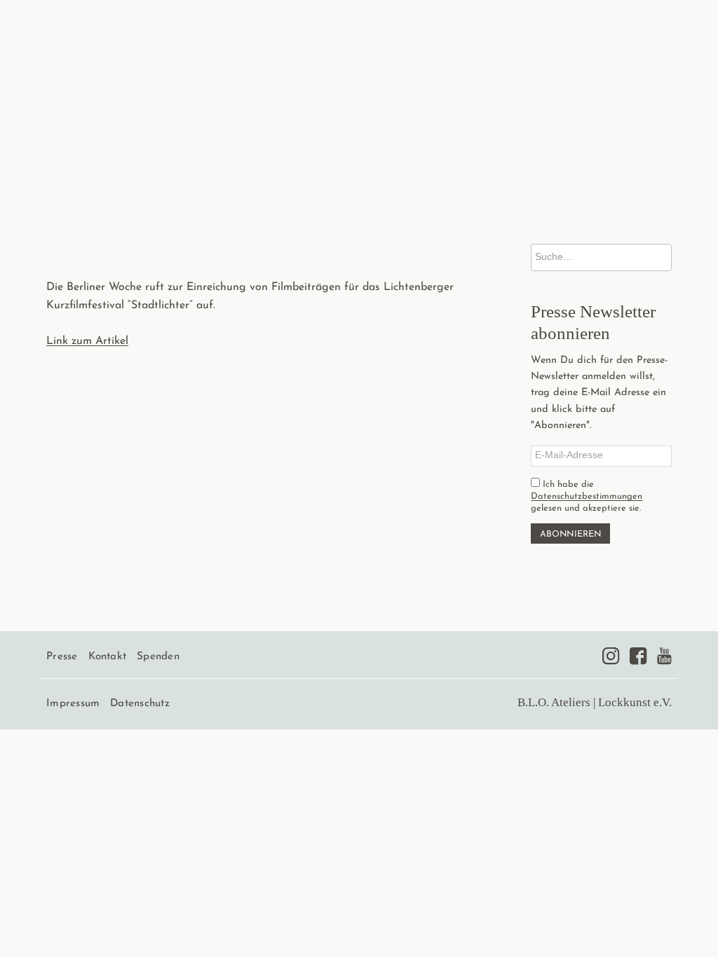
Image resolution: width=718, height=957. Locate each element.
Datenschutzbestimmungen (586, 496)
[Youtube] (664, 655)
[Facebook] (638, 655)
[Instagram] (610, 655)
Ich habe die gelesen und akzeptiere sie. (586, 496)
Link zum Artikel (87, 341)
